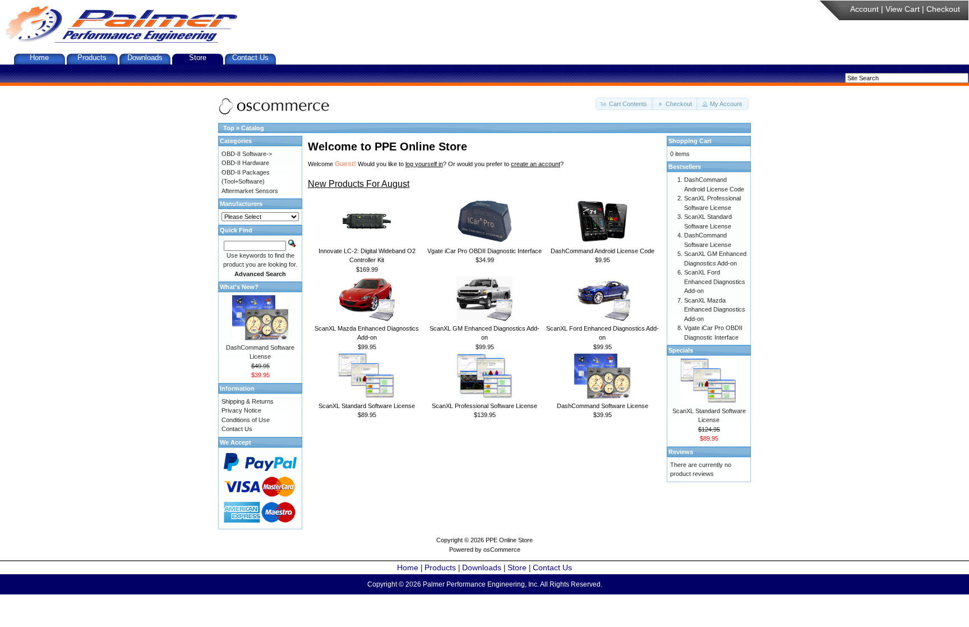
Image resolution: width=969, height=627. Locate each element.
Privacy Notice (241, 410)
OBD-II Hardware (245, 162)
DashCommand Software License (602, 405)
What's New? (239, 286)
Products (92, 57)
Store (197, 57)
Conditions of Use (246, 420)
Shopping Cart (690, 141)
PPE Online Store (509, 540)
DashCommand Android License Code (602, 251)
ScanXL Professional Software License (484, 405)
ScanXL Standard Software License (367, 405)
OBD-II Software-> (247, 153)
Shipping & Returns (248, 401)
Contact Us (250, 57)
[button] (625, 104)
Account (864, 8)
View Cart (902, 8)
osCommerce (501, 549)
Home (39, 57)
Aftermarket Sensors (250, 190)
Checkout (943, 8)
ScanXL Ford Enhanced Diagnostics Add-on (714, 281)
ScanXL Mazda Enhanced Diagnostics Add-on (714, 309)
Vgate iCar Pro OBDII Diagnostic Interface (484, 251)
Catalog (252, 128)
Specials (680, 350)
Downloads (145, 57)
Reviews (680, 451)
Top (228, 128)
